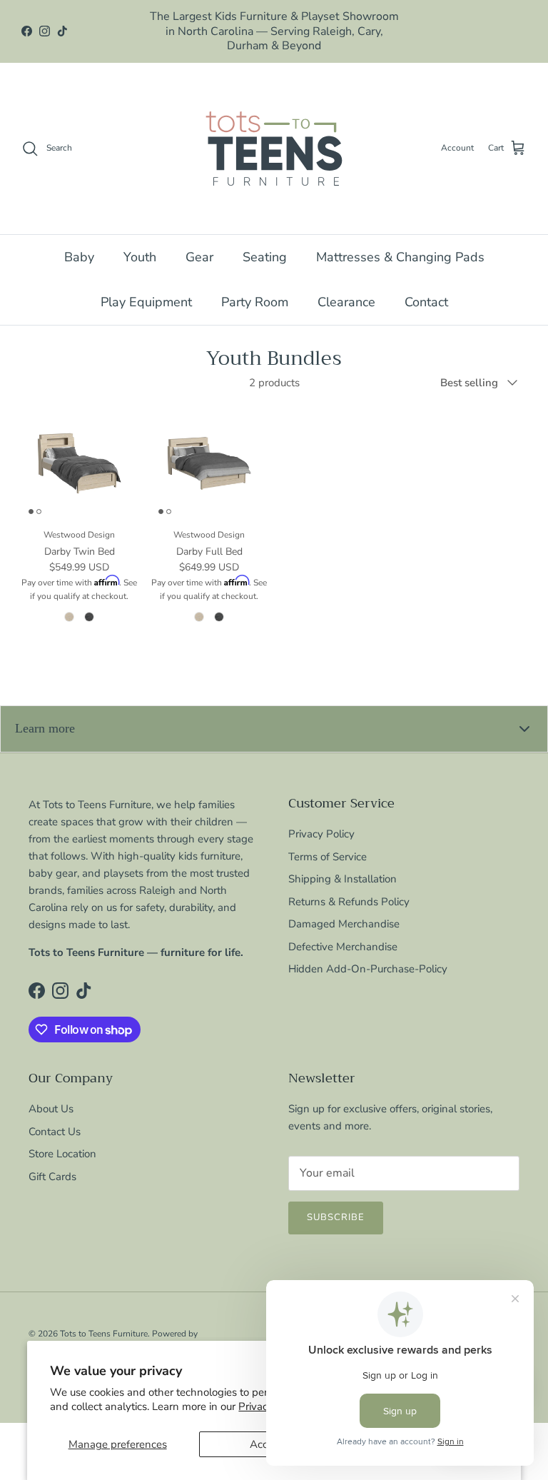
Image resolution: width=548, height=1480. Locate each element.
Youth (139, 242)
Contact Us (55, 1116)
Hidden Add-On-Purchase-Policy (367, 954)
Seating (265, 242)
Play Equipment (146, 287)
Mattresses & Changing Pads (400, 242)
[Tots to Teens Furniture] (274, 133)
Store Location (62, 1139)
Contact (426, 287)
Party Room (254, 287)
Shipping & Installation (342, 864)
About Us (51, 1094)
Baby (79, 242)
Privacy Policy (321, 819)
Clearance (346, 287)
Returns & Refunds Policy (349, 887)
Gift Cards (52, 1161)
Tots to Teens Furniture (104, 1318)
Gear (199, 242)
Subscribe (336, 1203)
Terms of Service (327, 842)
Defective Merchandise (342, 932)
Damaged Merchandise (344, 909)
